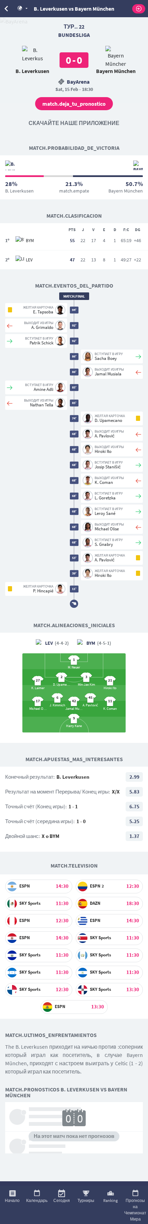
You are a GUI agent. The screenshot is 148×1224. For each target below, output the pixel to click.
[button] (25, 8)
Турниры (85, 1200)
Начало (12, 1200)
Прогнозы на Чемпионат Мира (135, 1210)
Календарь (36, 1200)
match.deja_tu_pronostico (74, 103)
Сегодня (61, 1200)
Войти (138, 8)
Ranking (110, 1200)
